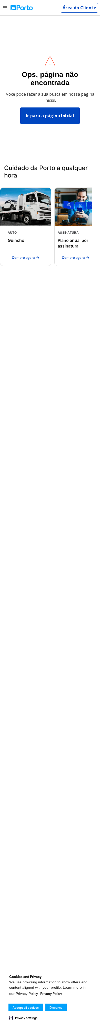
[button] (23, 1018)
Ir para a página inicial (50, 115)
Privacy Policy (51, 994)
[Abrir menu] (5, 8)
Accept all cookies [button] (26, 1007)
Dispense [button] (56, 1007)
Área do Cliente (79, 8)
